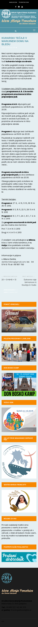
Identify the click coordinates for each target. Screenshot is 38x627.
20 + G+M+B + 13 (9, 279)
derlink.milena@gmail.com (14, 262)
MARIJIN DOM (13, 2)
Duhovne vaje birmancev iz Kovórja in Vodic (29, 282)
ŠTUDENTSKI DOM (24, 2)
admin (4, 47)
